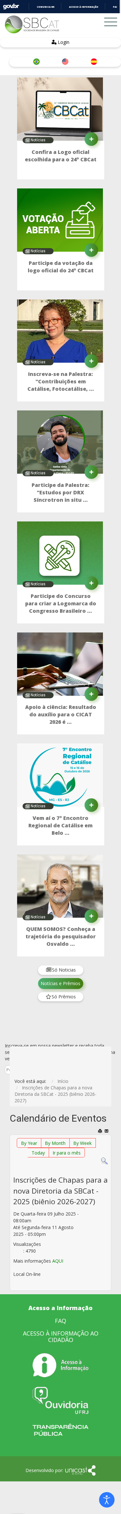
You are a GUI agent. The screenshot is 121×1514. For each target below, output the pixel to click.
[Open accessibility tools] (107, 1500)
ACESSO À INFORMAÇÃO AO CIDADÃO (60, 1336)
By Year (29, 1143)
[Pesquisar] (104, 1160)
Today (38, 1153)
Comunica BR (46, 6)
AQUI (57, 1261)
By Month (55, 1143)
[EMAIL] (107, 1131)
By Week (82, 1143)
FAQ (60, 1321)
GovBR (11, 7)
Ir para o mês (67, 1153)
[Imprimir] (100, 1131)
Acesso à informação (83, 6)
